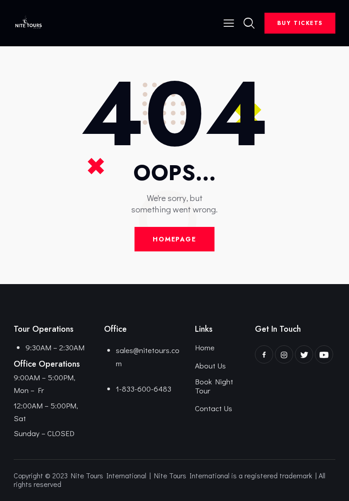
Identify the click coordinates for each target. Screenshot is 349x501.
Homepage (174, 239)
